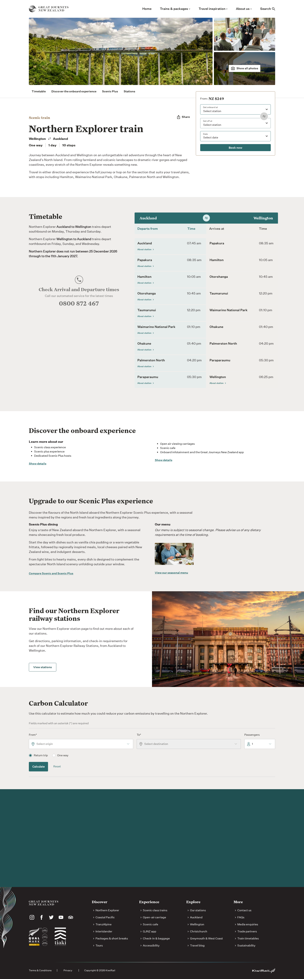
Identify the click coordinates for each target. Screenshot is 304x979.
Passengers (252, 734)
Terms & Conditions (40, 970)
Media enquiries (247, 924)
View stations (42, 667)
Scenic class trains (155, 910)
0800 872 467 (79, 303)
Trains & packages (174, 9)
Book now (235, 147)
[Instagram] (32, 917)
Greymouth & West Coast (206, 938)
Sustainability (246, 945)
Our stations (198, 910)
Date (205, 133)
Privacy (68, 970)
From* (33, 734)
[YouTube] (61, 917)
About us (243, 9)
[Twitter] (51, 917)
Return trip (41, 755)
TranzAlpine (104, 924)
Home (146, 9)
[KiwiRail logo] (263, 970)
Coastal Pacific (105, 917)
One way (62, 755)
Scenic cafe (150, 924)
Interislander (104, 931)
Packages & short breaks (112, 938)
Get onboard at (210, 107)
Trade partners (247, 931)
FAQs (240, 917)
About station (144, 249)
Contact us (244, 910)
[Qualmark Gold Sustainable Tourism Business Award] (38, 937)
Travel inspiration (212, 9)
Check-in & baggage (156, 938)
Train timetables (248, 938)
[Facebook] (42, 917)
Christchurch (198, 931)
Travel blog (197, 945)
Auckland (196, 917)
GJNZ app (149, 931)
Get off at (207, 120)
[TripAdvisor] (71, 917)
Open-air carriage (154, 917)
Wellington (197, 924)
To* (139, 734)
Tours (99, 945)
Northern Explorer (107, 910)
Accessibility (151, 945)
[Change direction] (264, 116)
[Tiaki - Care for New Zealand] (60, 936)
